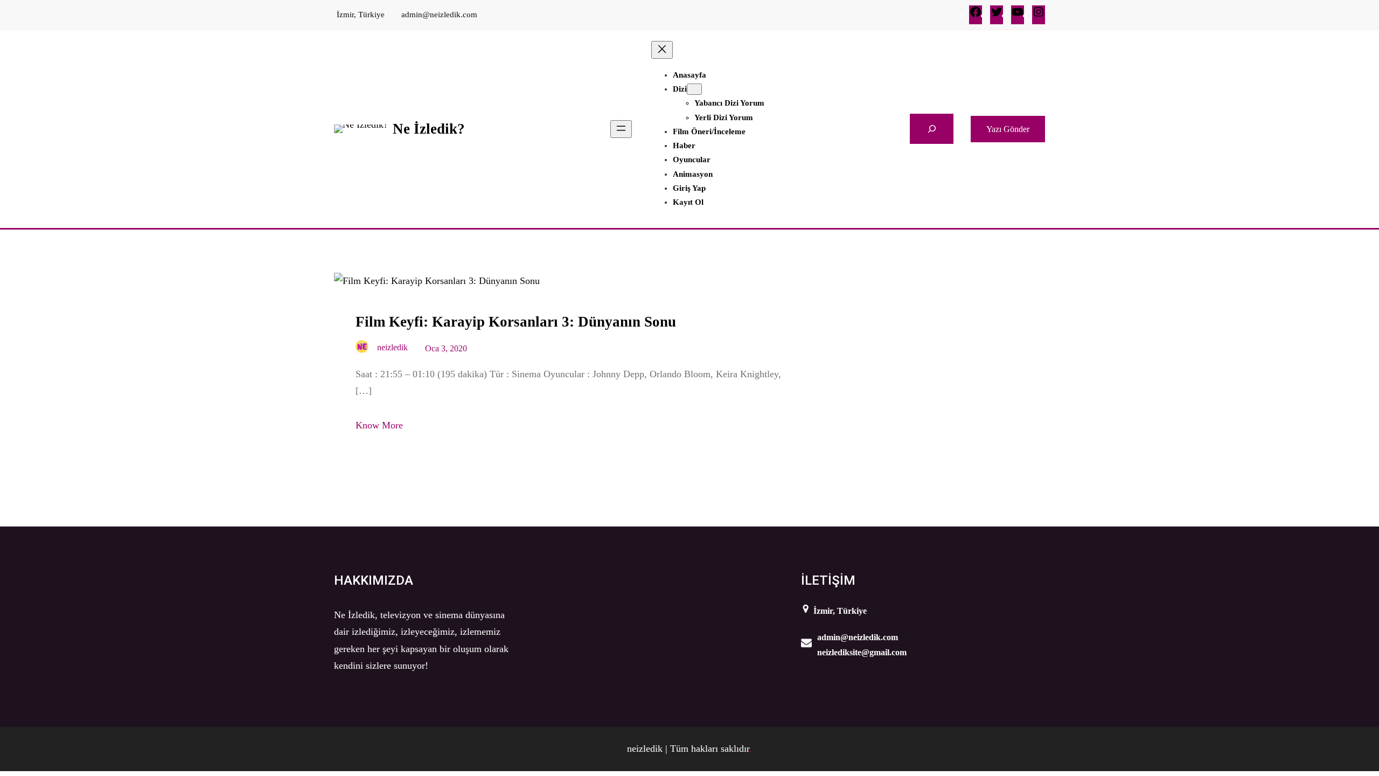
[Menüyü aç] (621, 129)
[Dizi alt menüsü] (694, 89)
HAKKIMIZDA (373, 580)
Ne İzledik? (429, 129)
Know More (379, 425)
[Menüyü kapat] (662, 50)
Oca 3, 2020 (446, 348)
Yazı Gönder (1007, 129)
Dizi (680, 89)
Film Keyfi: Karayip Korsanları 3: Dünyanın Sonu (516, 322)
